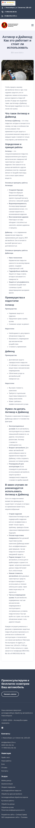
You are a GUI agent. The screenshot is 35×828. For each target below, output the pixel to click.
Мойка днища (6, 780)
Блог (3, 764)
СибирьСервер (21, 814)
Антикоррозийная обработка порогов (14, 797)
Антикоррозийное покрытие (11, 790)
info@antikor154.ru (10, 16)
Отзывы (4, 767)
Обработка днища (7, 804)
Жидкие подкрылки (8, 787)
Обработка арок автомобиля (11, 794)
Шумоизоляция (7, 784)
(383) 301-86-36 (7, 745)
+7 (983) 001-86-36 (10, 12)
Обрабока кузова (7, 807)
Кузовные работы (7, 801)
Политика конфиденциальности (13, 810)
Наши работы (6, 761)
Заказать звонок (10, 694)
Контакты (4, 771)
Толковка (24, 817)
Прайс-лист (5, 757)
